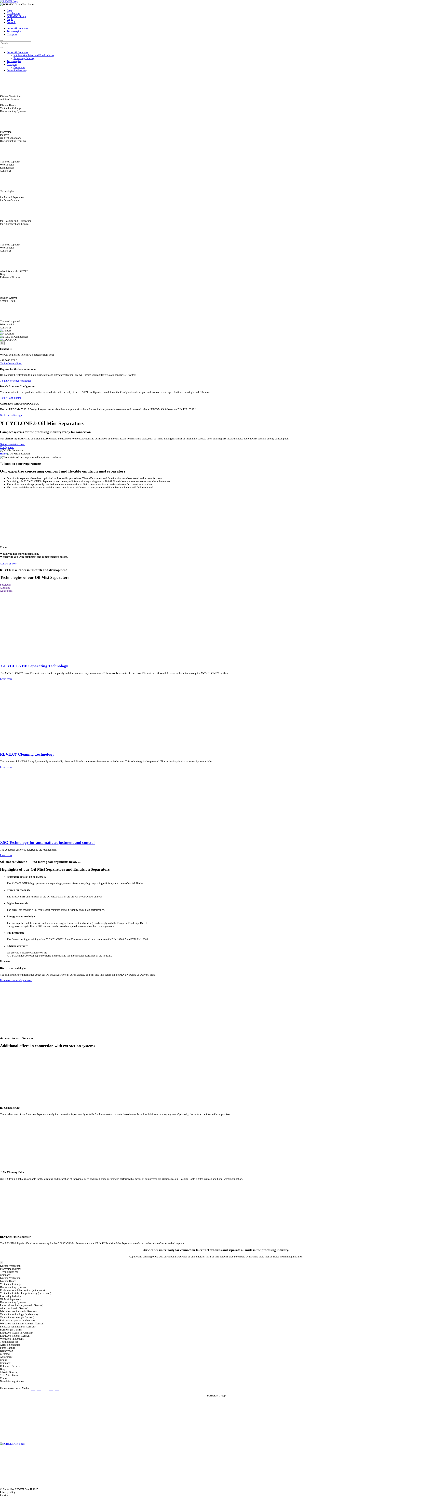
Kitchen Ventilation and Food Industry (34, 55)
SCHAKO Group (16, 16)
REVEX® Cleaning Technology (27, 754)
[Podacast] (63, 1388)
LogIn (10, 19)
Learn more (6, 678)
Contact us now (8, 563)
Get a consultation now (12, 444)
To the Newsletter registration (15, 380)
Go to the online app (11, 415)
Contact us (19, 67)
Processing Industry (24, 58)
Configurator (13, 13)
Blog (9, 10)
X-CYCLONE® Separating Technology (34, 666)
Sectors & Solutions (17, 28)
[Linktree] (46, 1388)
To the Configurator (10, 397)
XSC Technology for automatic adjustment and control (47, 842)
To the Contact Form (11, 363)
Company (12, 34)
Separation (5, 584)
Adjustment (6, 590)
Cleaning (5, 587)
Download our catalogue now (16, 980)
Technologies (14, 31)
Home (3, 453)
